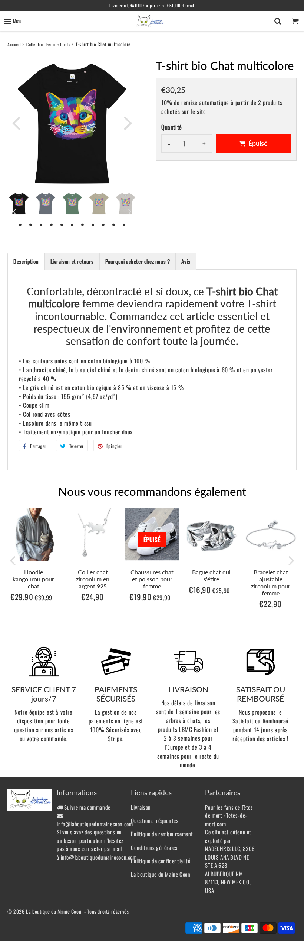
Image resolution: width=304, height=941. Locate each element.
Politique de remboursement (162, 834)
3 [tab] (41, 224)
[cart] (295, 21)
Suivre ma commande (87, 807)
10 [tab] (114, 224)
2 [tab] (30, 224)
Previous (16, 122)
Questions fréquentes (154, 820)
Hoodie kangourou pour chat (33, 578)
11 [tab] (124, 224)
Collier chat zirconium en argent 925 (92, 578)
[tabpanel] (19, 203)
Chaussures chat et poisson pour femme (152, 578)
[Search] (278, 21)
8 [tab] (93, 224)
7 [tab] (82, 224)
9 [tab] (103, 224)
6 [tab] (72, 224)
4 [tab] (51, 224)
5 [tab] (62, 224)
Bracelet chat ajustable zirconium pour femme (270, 582)
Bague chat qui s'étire (211, 575)
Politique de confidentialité (160, 861)
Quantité (171, 126)
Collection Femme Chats (48, 44)
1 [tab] (20, 224)
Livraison (141, 807)
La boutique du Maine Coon (160, 874)
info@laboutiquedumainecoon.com (95, 824)
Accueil (14, 44)
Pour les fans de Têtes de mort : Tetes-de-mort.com (229, 815)
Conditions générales (154, 847)
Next (128, 122)
